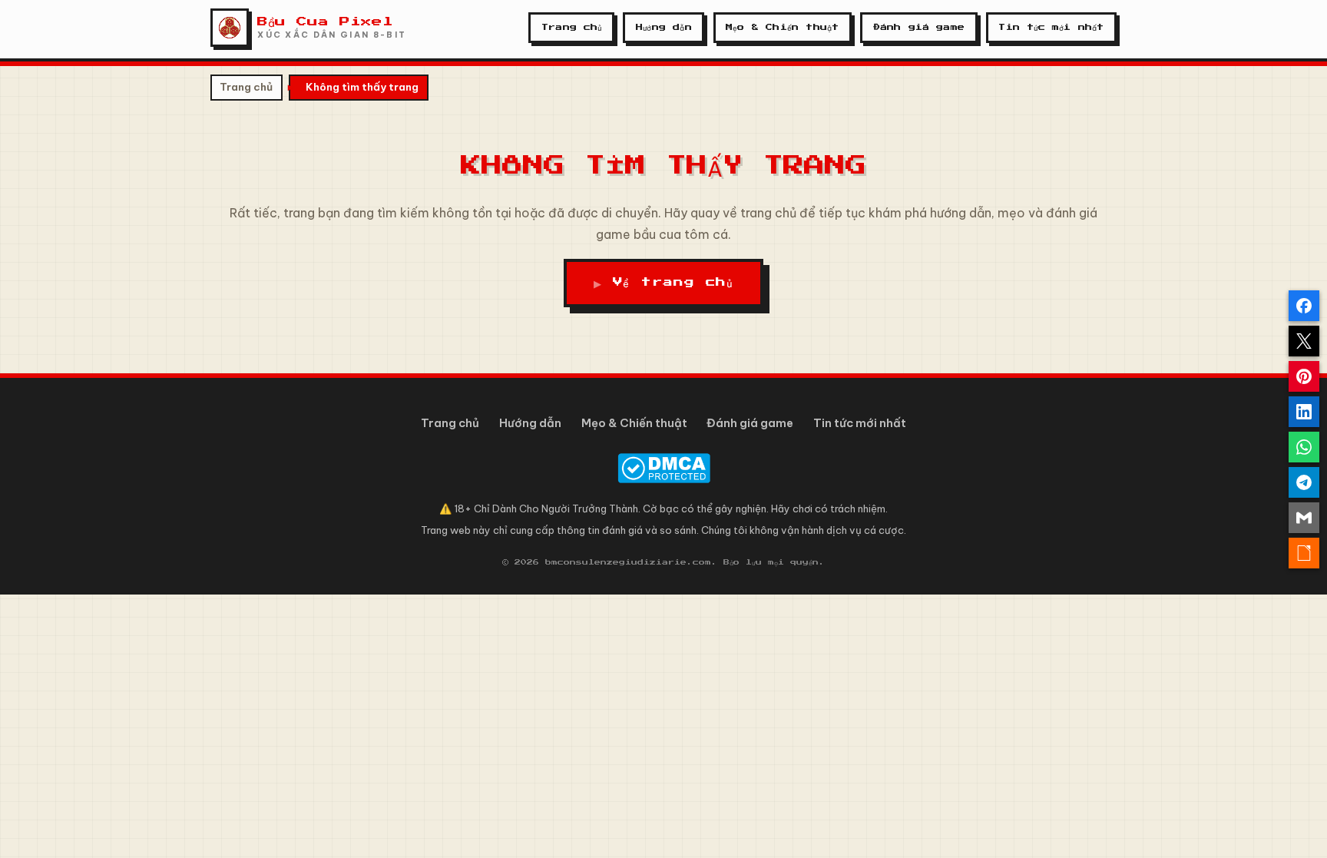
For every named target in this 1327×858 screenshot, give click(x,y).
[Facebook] (1304, 305)
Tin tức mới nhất (1051, 27)
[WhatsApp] (1304, 447)
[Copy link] (1304, 553)
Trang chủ (571, 27)
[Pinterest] (1304, 376)
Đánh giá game (919, 27)
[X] (1304, 341)
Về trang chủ (673, 282)
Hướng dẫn (664, 27)
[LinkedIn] (1304, 411)
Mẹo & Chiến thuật (782, 27)
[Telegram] (1304, 482)
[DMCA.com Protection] (663, 468)
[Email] (1304, 517)
